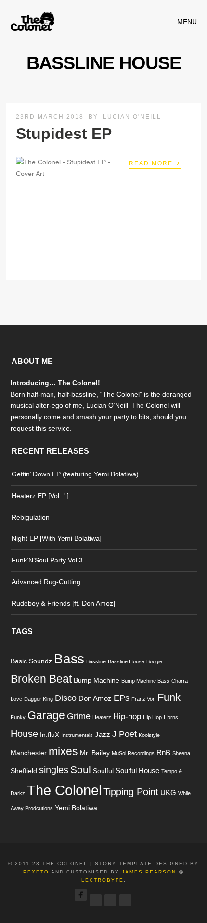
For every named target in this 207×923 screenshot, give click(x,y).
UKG (168, 792)
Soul (80, 769)
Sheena (181, 753)
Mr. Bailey (95, 753)
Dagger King (38, 699)
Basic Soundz (31, 661)
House (24, 733)
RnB (163, 752)
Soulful (103, 770)
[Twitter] (96, 897)
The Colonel (64, 790)
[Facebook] (81, 895)
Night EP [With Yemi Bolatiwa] (57, 538)
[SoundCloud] (110, 897)
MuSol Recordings (133, 753)
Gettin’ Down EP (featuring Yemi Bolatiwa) (75, 474)
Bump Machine (96, 680)
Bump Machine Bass (145, 681)
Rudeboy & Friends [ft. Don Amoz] (63, 603)
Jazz (102, 734)
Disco (66, 698)
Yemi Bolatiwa (76, 807)
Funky (18, 717)
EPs (121, 698)
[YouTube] (125, 897)
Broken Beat (41, 679)
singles (53, 769)
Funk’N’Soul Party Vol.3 (47, 560)
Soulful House (137, 770)
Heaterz (101, 717)
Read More (155, 162)
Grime (79, 716)
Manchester (29, 753)
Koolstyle (149, 735)
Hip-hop (127, 716)
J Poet (124, 734)
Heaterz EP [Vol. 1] (40, 495)
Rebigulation (31, 517)
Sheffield (24, 770)
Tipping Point (131, 791)
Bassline (96, 661)
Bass (69, 658)
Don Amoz (95, 698)
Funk (169, 697)
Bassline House (126, 661)
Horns (171, 717)
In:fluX (49, 734)
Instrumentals (77, 735)
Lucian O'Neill (132, 116)
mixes (63, 751)
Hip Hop (152, 717)
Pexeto (36, 871)
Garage (46, 715)
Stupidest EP (64, 133)
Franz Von (143, 699)
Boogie (154, 661)
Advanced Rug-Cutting (46, 582)
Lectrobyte (102, 880)
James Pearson (149, 871)
